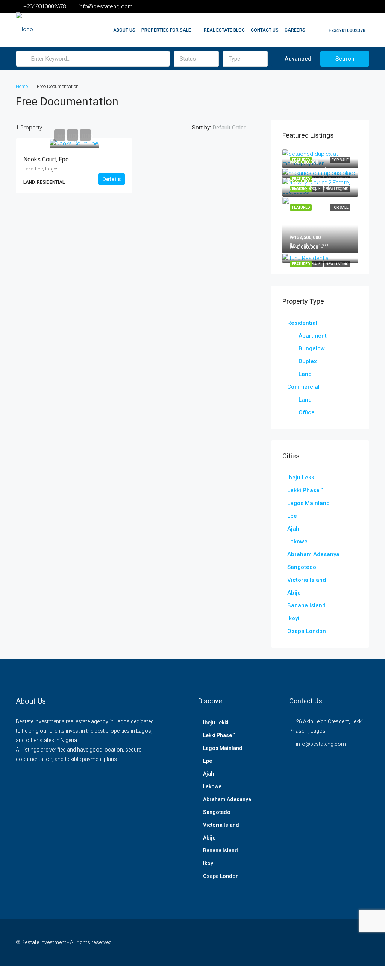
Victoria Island (306, 580)
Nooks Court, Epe (46, 159)
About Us (124, 30)
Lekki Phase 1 (305, 490)
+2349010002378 (346, 30)
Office (307, 412)
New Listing (337, 264)
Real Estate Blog (224, 30)
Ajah (293, 528)
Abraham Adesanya (313, 554)
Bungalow (312, 348)
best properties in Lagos (122, 731)
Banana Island (306, 605)
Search (345, 58)
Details (111, 179)
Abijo (294, 592)
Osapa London (306, 631)
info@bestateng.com (321, 744)
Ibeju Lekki (301, 477)
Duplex (308, 361)
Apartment (313, 335)
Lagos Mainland (308, 503)
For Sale (312, 264)
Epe (292, 516)
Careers (295, 30)
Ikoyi (293, 618)
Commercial (303, 386)
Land (305, 374)
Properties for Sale (166, 30)
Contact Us (265, 30)
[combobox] (196, 59)
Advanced (297, 58)
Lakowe (297, 541)
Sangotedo (301, 567)
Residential (302, 322)
